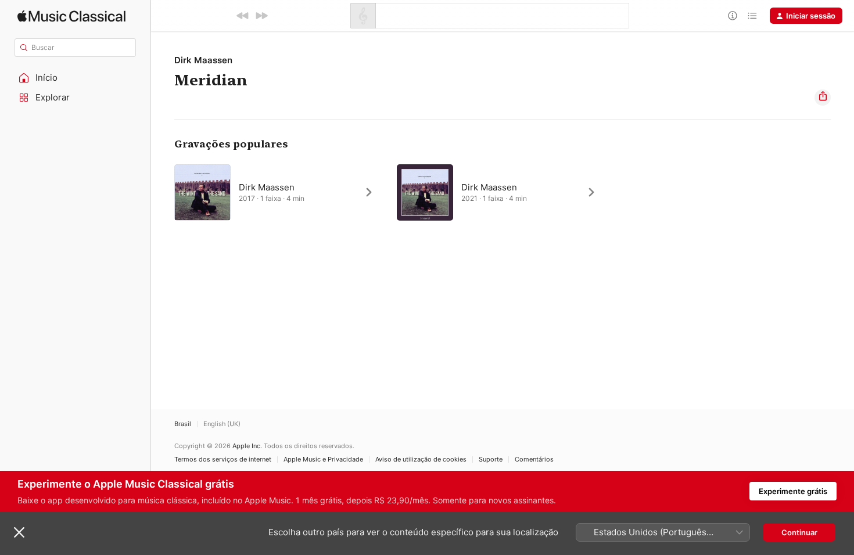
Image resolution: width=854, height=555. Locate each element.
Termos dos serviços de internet (222, 459)
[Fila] (752, 16)
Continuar (799, 532)
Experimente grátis (793, 491)
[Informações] (732, 16)
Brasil (182, 424)
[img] (71, 16)
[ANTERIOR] (243, 15)
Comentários (534, 459)
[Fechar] (19, 532)
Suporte (491, 459)
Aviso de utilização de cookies (421, 459)
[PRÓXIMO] (261, 15)
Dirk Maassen (203, 60)
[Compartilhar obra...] (822, 97)
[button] (75, 78)
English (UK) (222, 424)
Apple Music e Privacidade (323, 459)
